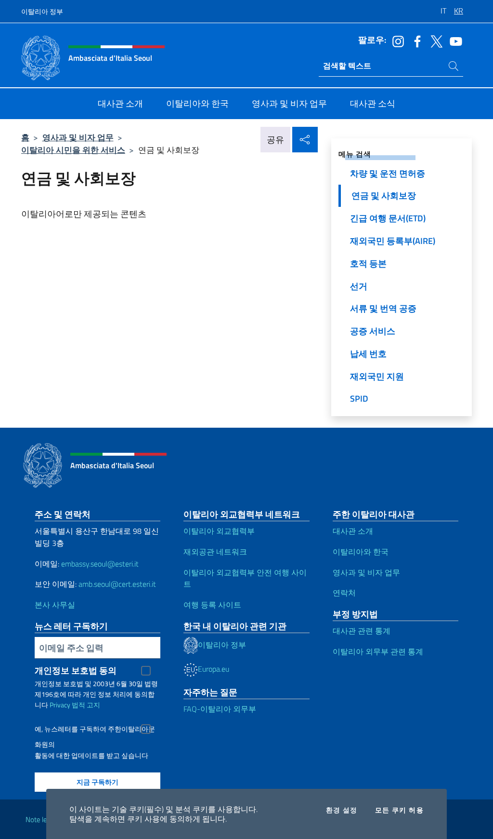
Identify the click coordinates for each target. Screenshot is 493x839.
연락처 (344, 592)
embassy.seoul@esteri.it (100, 563)
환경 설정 (342, 810)
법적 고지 (86, 705)
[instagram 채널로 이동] (395, 40)
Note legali (41, 819)
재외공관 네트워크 (215, 551)
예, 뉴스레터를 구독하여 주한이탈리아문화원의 (95, 730)
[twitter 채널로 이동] (434, 40)
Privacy (60, 705)
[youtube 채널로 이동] (453, 40)
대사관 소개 (353, 531)
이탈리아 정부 (42, 11)
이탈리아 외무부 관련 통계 (378, 651)
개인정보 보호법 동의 (76, 670)
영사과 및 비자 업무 (78, 137)
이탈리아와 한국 (361, 551)
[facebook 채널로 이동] (415, 40)
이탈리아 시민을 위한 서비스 (73, 150)
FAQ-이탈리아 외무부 (219, 709)
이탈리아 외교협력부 (219, 531)
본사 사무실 (55, 604)
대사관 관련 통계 (361, 630)
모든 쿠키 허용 (399, 810)
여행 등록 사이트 (212, 604)
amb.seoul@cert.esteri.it (117, 584)
